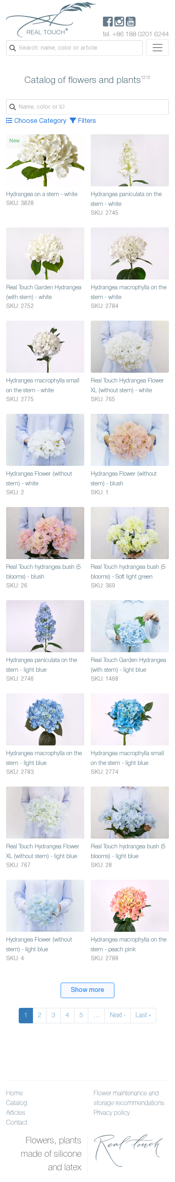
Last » (143, 1015)
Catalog (16, 1103)
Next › (117, 1015)
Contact (16, 1123)
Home (14, 1094)
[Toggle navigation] (157, 47)
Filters (86, 121)
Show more (87, 990)
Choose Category (39, 121)
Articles (15, 1113)
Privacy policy (112, 1113)
